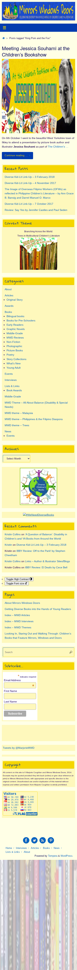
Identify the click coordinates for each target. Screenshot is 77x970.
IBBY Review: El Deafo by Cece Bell (46, 567)
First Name (10, 690)
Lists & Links (12, 386)
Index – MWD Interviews (19, 621)
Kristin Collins (13, 534)
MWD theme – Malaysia (19, 413)
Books (8, 311)
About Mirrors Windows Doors (22, 602)
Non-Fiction (13, 341)
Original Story (15, 299)
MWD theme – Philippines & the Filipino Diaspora (34, 419)
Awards (9, 305)
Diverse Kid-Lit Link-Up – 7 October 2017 (29, 203)
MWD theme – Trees (17, 425)
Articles (9, 295)
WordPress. (67, 855)
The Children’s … (58, 146)
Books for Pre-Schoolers (21, 320)
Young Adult (14, 367)
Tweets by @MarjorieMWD (18, 747)
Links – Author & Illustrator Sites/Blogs (47, 561)
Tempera (52, 855)
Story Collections (16, 359)
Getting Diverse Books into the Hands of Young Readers (38, 609)
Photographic (14, 346)
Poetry (10, 354)
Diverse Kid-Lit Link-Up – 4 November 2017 (30, 183)
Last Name (10, 701)
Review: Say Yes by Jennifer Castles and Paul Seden (36, 209)
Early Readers (15, 324)
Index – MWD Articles (17, 615)
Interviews (11, 379)
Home (9, 848)
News (8, 431)
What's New (14, 363)
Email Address (19, 680)
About (8, 289)
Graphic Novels (16, 329)
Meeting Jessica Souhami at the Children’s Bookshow (36, 51)
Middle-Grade (15, 333)
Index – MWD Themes (18, 627)
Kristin (8, 544)
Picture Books (15, 350)
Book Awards (14, 390)
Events (9, 373)
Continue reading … (16, 155)
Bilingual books (15, 316)
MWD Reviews (15, 337)
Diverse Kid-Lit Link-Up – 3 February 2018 (30, 176)
